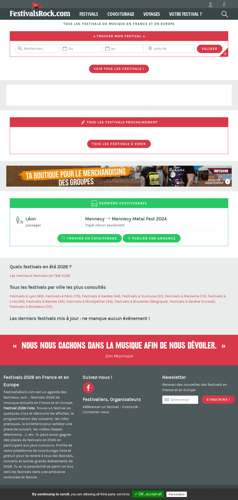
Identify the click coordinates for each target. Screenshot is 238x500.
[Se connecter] (212, 4)
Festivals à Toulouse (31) (142, 296)
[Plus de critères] (225, 54)
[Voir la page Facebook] (224, 5)
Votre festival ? (185, 14)
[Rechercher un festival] (224, 13)
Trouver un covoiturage (91, 238)
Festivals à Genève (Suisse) (192, 301)
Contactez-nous (96, 412)
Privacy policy (199, 494)
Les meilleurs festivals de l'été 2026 (40, 275)
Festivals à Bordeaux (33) (31, 306)
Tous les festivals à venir (119, 144)
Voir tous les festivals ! (119, 68)
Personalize (177, 494)
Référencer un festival (101, 407)
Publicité (130, 407)
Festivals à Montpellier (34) (89, 301)
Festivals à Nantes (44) (101, 296)
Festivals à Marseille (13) (185, 296)
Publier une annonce (153, 238)
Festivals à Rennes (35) (45, 301)
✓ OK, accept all (148, 494)
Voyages (151, 14)
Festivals (88, 14)
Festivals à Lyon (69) (27, 296)
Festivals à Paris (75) (63, 296)
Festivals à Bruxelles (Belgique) (141, 301)
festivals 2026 (43, 397)
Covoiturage (120, 14)
